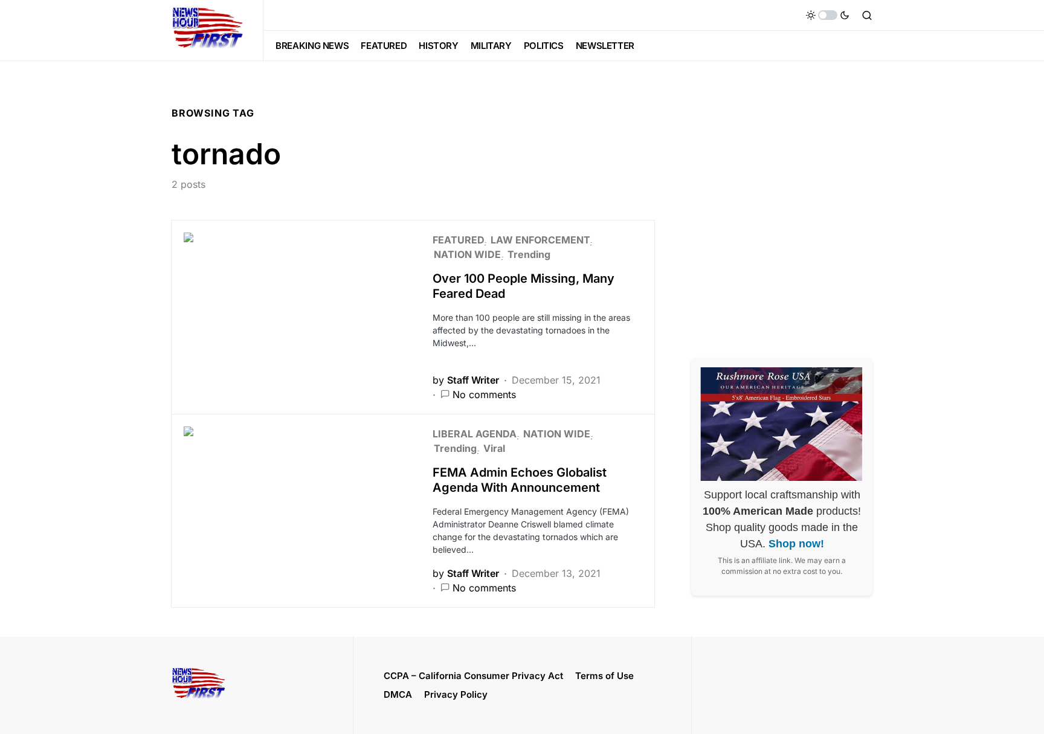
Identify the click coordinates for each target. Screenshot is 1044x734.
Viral (494, 448)
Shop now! (796, 544)
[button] (827, 15)
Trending (528, 254)
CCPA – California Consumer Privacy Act (473, 675)
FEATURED (458, 240)
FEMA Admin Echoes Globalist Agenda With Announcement (520, 480)
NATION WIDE (467, 254)
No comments (484, 394)
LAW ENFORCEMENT (540, 240)
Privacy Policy (456, 694)
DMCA (398, 694)
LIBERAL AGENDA (475, 434)
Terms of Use (604, 675)
